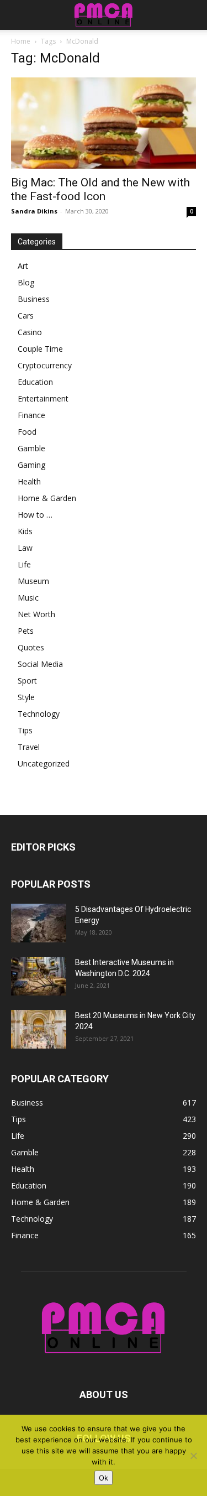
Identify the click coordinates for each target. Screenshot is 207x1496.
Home (20, 41)
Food (27, 431)
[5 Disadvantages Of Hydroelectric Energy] (38, 923)
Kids (25, 531)
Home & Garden (47, 498)
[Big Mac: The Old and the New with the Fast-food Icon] (103, 123)
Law (25, 548)
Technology (39, 713)
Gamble (31, 448)
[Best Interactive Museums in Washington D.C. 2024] (38, 976)
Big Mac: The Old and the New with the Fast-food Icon (100, 189)
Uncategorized (44, 763)
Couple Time (40, 348)
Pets (26, 630)
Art (23, 265)
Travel (29, 747)
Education (35, 382)
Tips (25, 730)
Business (34, 299)
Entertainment (43, 398)
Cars (26, 315)
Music (28, 597)
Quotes (31, 647)
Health (29, 481)
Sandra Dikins (34, 211)
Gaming (31, 465)
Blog (26, 282)
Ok (103, 1477)
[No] (193, 1455)
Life (24, 564)
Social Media (40, 664)
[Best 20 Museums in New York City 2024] (38, 1029)
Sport (27, 680)
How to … (35, 514)
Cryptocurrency (45, 365)
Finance (31, 415)
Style (26, 697)
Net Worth (36, 614)
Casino (30, 332)
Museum (33, 581)
